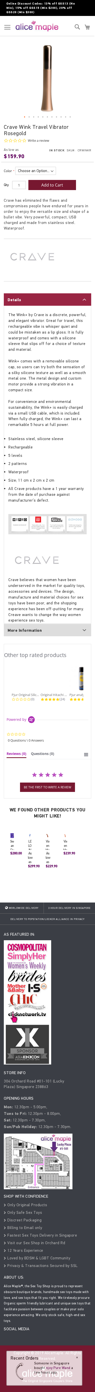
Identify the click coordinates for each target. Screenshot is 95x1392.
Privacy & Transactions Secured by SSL (42, 1265)
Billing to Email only (24, 1227)
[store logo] (37, 26)
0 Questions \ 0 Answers (26, 740)
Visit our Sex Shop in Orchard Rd (35, 1242)
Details (14, 299)
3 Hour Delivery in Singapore (69, 908)
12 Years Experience (24, 1250)
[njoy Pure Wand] (21, 1371)
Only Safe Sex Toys (24, 1212)
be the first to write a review (47, 787)
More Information (25, 630)
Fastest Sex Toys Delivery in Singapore (41, 1235)
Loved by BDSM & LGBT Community (38, 1258)
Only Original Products (26, 1204)
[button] (25, 117)
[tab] (47, 299)
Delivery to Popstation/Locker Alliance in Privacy (47, 919)
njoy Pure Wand (58, 1368)
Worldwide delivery (23, 908)
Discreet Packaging (24, 1220)
